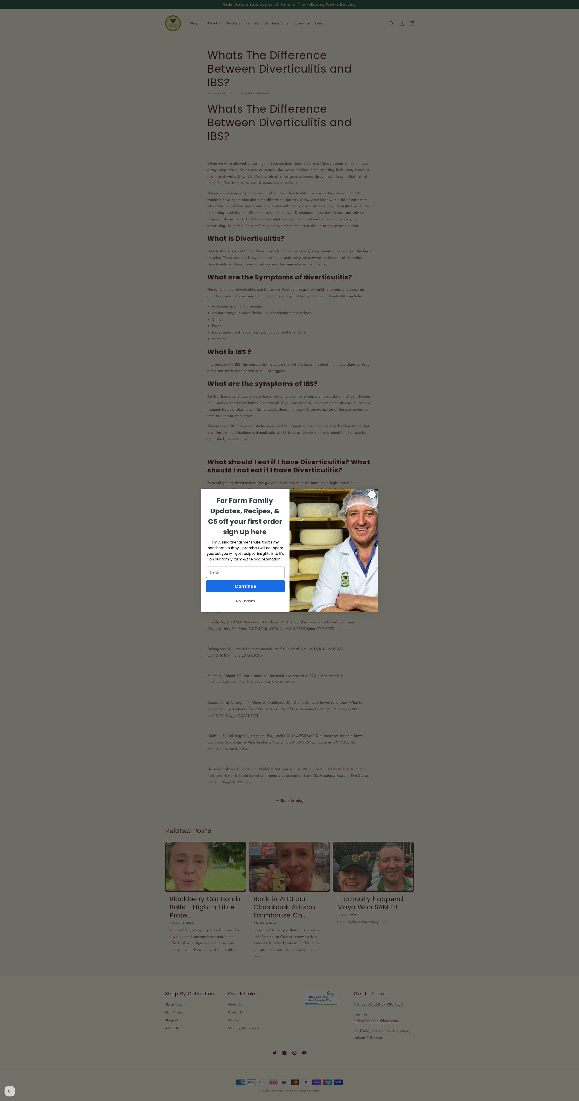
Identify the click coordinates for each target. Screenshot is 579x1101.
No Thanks (245, 601)
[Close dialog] (372, 494)
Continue (245, 586)
